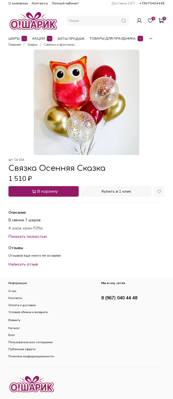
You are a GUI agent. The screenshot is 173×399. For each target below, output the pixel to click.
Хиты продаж (70, 38)
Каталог (14, 328)
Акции (38, 38)
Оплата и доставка (22, 305)
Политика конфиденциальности (31, 356)
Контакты (40, 3)
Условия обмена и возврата (28, 312)
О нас (12, 291)
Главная (14, 44)
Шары (14, 38)
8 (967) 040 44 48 (119, 298)
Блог (11, 335)
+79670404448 (152, 3)
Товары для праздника (112, 38)
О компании (18, 3)
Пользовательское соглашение (30, 342)
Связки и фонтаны (59, 44)
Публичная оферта (21, 349)
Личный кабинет (65, 3)
